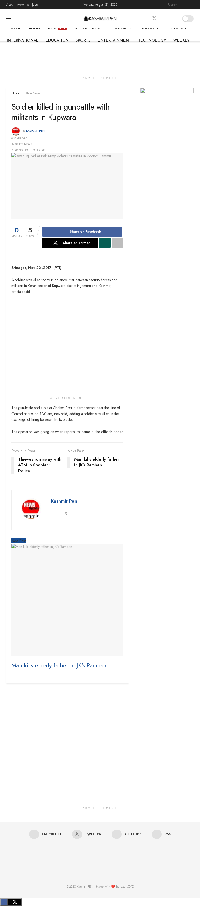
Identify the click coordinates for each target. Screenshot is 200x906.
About (10, 4)
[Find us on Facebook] (145, 19)
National (176, 28)
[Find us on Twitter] (154, 18)
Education (57, 41)
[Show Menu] (8, 18)
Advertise (23, 4)
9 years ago (19, 138)
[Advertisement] (100, 56)
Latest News (47, 28)
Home (14, 28)
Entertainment (114, 41)
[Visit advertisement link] (167, 105)
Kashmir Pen (35, 131)
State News (87, 28)
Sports (83, 41)
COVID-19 (123, 28)
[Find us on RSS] (172, 19)
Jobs (35, 4)
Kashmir (149, 28)
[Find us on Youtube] (164, 19)
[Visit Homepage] (100, 18)
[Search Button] (191, 4)
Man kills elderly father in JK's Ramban (59, 665)
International (23, 41)
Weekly (181, 41)
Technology (152, 41)
